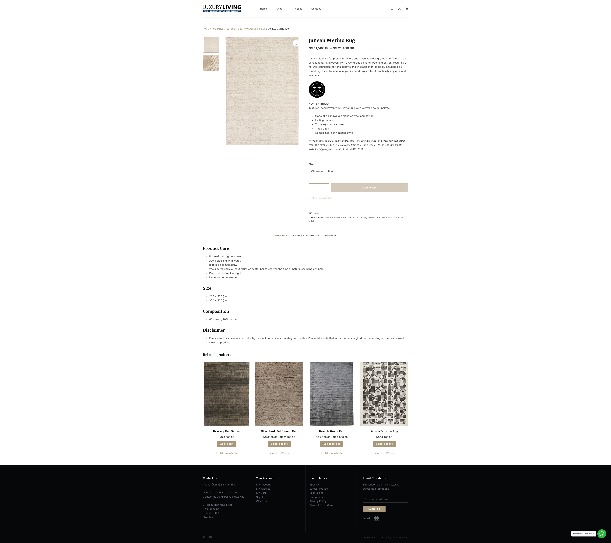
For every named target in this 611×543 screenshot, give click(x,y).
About (298, 8)
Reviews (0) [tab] (331, 235)
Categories (316, 497)
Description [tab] (280, 235)
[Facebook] (204, 537)
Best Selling (316, 492)
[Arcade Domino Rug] (384, 394)
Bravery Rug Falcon (227, 431)
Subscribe (374, 508)
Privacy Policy (318, 501)
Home (263, 8)
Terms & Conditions (321, 505)
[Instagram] (210, 537)
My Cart (261, 492)
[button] (320, 198)
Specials (314, 484)
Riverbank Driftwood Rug (279, 431)
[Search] (392, 9)
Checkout (262, 501)
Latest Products (319, 488)
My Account (263, 484)
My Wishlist (263, 488)
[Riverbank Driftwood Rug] (279, 394)
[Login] (399, 9)
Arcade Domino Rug (384, 431)
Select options (279, 443)
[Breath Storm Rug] (332, 394)
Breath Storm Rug (331, 431)
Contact (316, 8)
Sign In (260, 497)
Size (311, 164)
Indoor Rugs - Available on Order (345, 217)
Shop (279, 8)
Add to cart (369, 187)
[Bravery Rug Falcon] (227, 394)
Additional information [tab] (306, 235)
